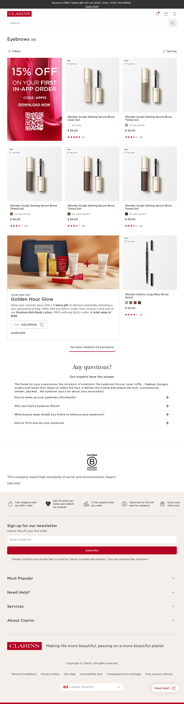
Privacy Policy (50, 671)
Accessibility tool (91, 671)
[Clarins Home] (19, 14)
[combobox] (92, 684)
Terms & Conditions (24, 671)
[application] (29, 325)
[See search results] (173, 23)
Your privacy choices (159, 671)
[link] (63, 287)
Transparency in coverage (124, 671)
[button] (92, 397)
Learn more (18, 332)
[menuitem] (157, 14)
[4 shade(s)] (149, 302)
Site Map (69, 671)
